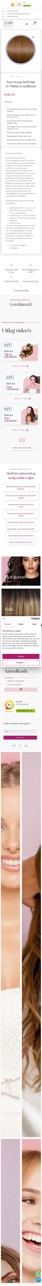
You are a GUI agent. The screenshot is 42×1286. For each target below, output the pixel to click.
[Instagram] (20, 746)
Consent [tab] (7, 624)
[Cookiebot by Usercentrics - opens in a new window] (31, 619)
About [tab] (34, 624)
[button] (26, 24)
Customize (19, 662)
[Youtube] (26, 746)
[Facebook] (14, 746)
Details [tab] (20, 624)
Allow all (21, 656)
